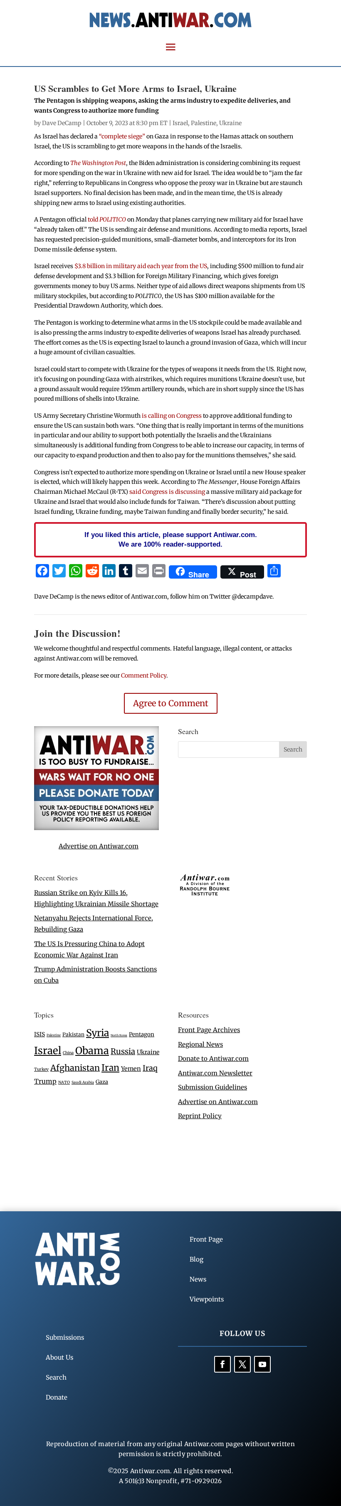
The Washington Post (98, 163)
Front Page (206, 1239)
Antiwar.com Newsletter (215, 1073)
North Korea (119, 1035)
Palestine (203, 123)
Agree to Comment (170, 703)
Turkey (41, 1069)
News (198, 1279)
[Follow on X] (242, 1364)
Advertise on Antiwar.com (98, 846)
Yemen (131, 1068)
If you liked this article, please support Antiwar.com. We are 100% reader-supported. (170, 539)
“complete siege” (122, 136)
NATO (64, 1082)
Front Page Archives (209, 1030)
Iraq (150, 1068)
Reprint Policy (200, 1116)
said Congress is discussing (167, 491)
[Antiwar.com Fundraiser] (96, 828)
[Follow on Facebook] (222, 1364)
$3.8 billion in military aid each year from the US (140, 266)
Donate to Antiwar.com (213, 1058)
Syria (97, 1033)
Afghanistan (75, 1067)
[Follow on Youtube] (262, 1364)
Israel (180, 123)
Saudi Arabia (83, 1082)
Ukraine (230, 123)
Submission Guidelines (212, 1087)
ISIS (39, 1034)
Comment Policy (143, 675)
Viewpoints (207, 1299)
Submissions (65, 1337)
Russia (123, 1051)
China (68, 1052)
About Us (59, 1357)
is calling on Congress (172, 415)
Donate (56, 1397)
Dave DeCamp (62, 123)
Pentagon (141, 1034)
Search (56, 1377)
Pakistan (73, 1034)
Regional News (200, 1044)
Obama (92, 1051)
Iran (110, 1067)
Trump (45, 1081)
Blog (196, 1259)
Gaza (102, 1081)
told (107, 219)
